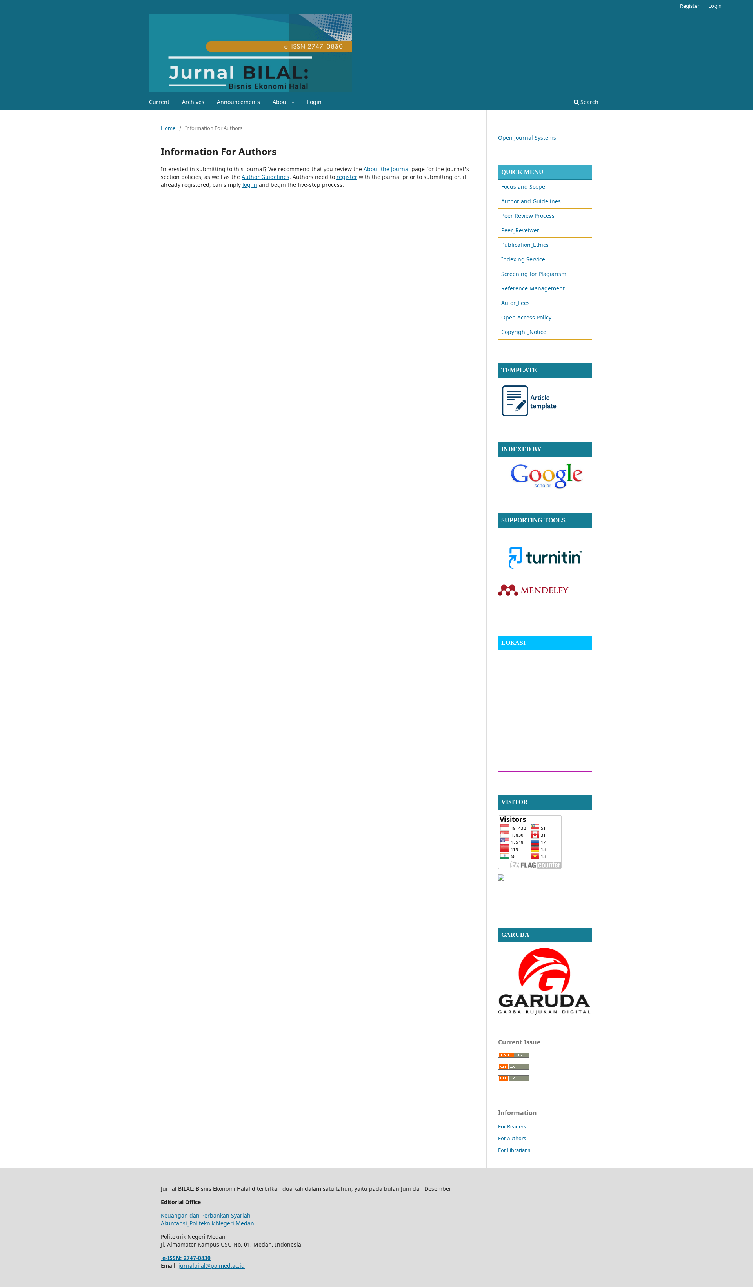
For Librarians (514, 1150)
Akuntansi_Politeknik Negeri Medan (207, 1223)
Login (314, 102)
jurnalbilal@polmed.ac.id (211, 1265)
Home (168, 127)
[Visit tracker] (501, 878)
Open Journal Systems (527, 137)
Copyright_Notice (523, 332)
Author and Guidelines (531, 201)
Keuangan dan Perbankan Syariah (206, 1215)
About (281, 102)
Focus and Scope (523, 186)
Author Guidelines (265, 177)
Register (689, 5)
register (346, 177)
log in (249, 184)
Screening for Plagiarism (533, 273)
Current (159, 102)
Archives (193, 102)
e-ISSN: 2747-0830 (186, 1257)
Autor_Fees (515, 303)
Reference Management (533, 288)
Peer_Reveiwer (520, 230)
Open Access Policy (526, 317)
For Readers (512, 1126)
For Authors (512, 1138)
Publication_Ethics (525, 244)
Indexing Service (523, 259)
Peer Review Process (528, 215)
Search (588, 102)
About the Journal (387, 169)
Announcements (238, 102)
